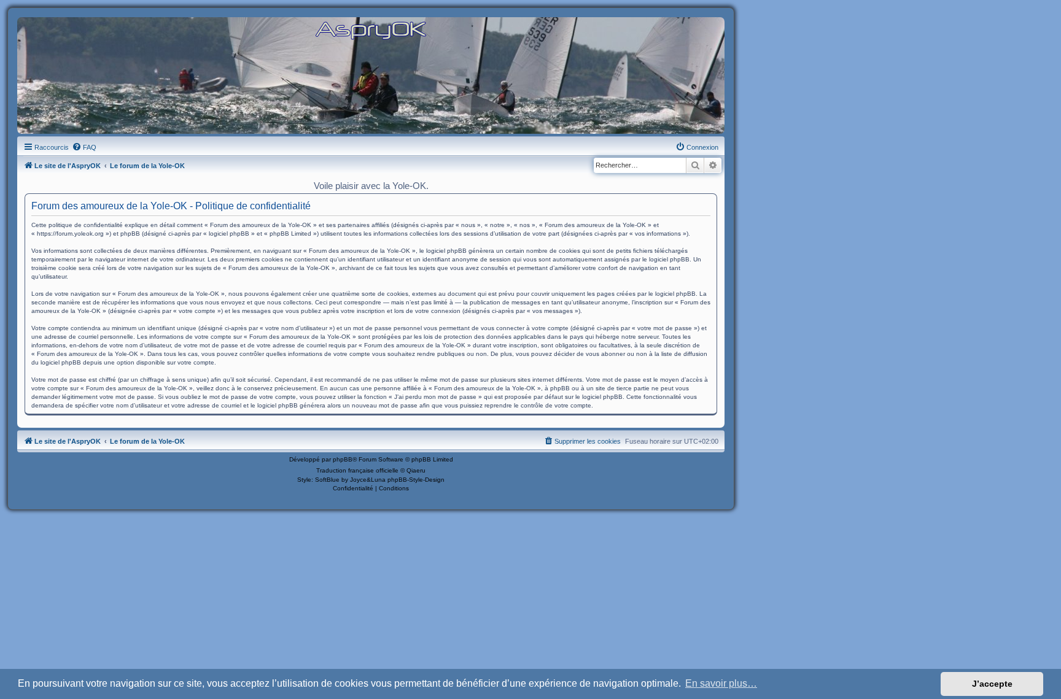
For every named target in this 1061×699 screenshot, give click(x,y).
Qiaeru (416, 470)
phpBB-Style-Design (416, 479)
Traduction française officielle (357, 470)
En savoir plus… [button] (721, 683)
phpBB (342, 459)
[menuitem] (84, 147)
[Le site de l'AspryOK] (370, 29)
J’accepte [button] (992, 684)
